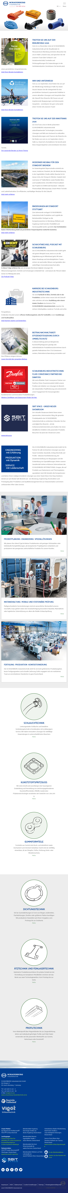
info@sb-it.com (10, 1093)
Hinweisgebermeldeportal (53, 1184)
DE (58, 6)
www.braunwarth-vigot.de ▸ (9, 1154)
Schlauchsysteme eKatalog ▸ (10, 1144)
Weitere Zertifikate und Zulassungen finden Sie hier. (19, 397)
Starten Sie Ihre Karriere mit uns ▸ (57, 1156)
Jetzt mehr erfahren (8, 194)
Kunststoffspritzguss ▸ (8, 1142)
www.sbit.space (6, 435)
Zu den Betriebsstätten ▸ (56, 1152)
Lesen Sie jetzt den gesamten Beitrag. (14, 358)
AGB (11, 1184)
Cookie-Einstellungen (30, 1184)
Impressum (4, 1184)
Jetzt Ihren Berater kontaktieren (12, 71)
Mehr (62, 550)
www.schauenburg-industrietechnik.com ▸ (14, 1095)
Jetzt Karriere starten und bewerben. (13, 320)
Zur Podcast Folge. (7, 276)
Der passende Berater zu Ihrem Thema (14, 150)
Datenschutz (18, 1184)
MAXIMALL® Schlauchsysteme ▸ (11, 1140)
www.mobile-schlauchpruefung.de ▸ (54, 1145)
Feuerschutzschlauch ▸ (8, 1138)
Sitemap (41, 1184)
